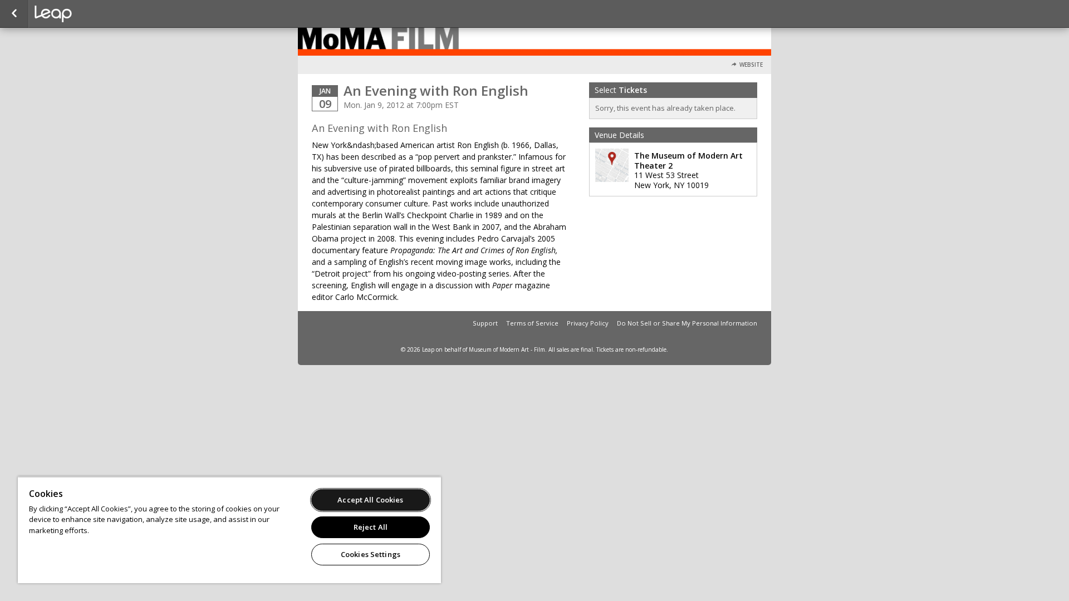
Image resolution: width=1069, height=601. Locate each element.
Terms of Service (532, 323)
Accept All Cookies (370, 500)
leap (90, 14)
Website (751, 64)
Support (485, 323)
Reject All (371, 527)
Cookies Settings (370, 554)
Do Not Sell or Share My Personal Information (687, 323)
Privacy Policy (588, 323)
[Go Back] (14, 14)
